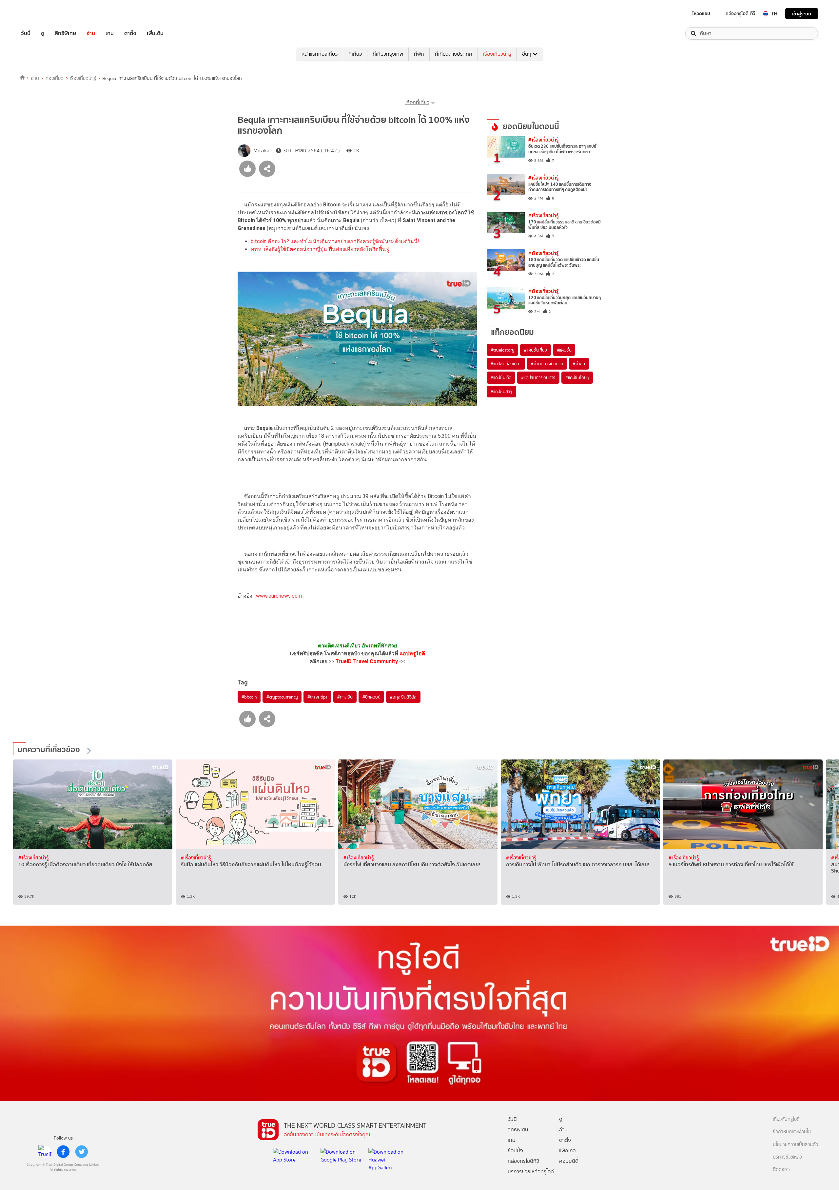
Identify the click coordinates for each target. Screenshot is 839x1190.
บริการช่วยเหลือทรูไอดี (531, 1171)
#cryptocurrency (282, 697)
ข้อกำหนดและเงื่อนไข (792, 1131)
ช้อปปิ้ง (515, 1150)
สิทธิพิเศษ (65, 33)
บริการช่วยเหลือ (787, 1157)
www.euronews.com (279, 596)
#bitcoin (249, 697)
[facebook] (63, 1151)
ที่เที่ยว (355, 54)
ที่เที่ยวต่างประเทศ (453, 54)
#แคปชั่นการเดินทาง (538, 377)
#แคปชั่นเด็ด (501, 377)
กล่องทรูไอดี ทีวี (740, 13)
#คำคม (579, 363)
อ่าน (91, 33)
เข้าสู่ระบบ (801, 13)
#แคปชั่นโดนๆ (577, 377)
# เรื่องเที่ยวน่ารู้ (543, 140)
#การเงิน (345, 697)
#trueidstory (502, 350)
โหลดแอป (701, 13)
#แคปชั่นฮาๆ (501, 391)
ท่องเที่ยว (55, 78)
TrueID (40, 13)
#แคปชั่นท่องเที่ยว (506, 363)
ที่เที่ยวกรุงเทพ (388, 54)
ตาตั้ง (130, 33)
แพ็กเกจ (567, 1150)
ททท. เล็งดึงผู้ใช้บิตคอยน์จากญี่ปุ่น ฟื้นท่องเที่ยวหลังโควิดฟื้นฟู (320, 249)
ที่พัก (419, 54)
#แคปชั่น (564, 350)
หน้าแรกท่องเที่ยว (320, 54)
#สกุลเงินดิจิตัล (403, 697)
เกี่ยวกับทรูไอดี (786, 1119)
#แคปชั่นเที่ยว (535, 350)
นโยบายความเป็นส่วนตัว (795, 1144)
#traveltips (317, 697)
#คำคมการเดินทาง (547, 363)
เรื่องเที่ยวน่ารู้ (497, 54)
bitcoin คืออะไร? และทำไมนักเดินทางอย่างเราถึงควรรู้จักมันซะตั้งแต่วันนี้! (335, 241)
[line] (44, 1151)
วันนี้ (25, 33)
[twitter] (81, 1151)
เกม (110, 33)
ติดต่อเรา (781, 1169)
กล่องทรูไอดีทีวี (523, 1161)
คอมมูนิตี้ (568, 1161)
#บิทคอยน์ (371, 697)
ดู (42, 33)
